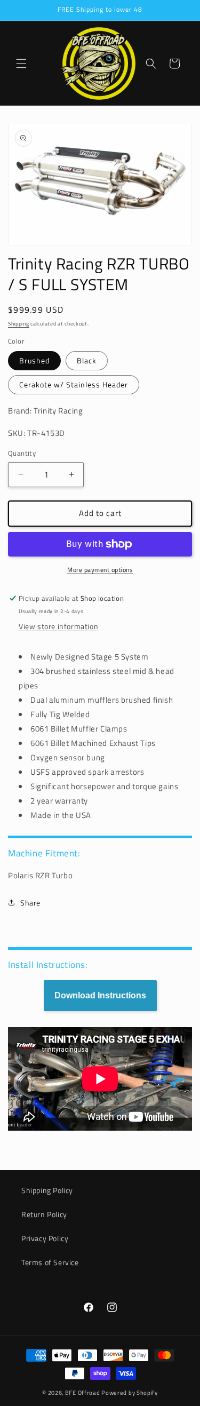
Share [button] (30, 902)
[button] (21, 63)
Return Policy (44, 1214)
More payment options (100, 570)
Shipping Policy (47, 1190)
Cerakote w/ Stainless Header (73, 384)
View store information (58, 626)
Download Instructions (100, 995)
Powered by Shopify (129, 1392)
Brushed (34, 360)
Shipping (18, 324)
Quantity (22, 453)
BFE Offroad (82, 1392)
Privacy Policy (44, 1238)
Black (87, 360)
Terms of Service (50, 1262)
